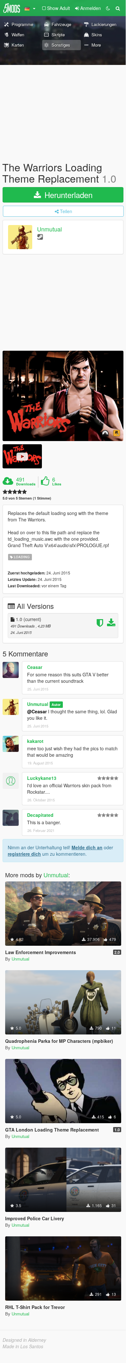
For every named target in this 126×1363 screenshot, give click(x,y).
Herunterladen (67, 194)
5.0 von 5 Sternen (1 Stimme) (27, 498)
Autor (56, 704)
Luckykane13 (41, 778)
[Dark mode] (107, 8)
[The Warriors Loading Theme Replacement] (63, 396)
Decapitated (40, 815)
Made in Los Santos (23, 1346)
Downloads (25, 484)
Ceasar (34, 667)
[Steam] (40, 236)
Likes (56, 484)
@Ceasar (37, 711)
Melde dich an (87, 847)
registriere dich (24, 854)
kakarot (35, 741)
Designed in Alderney (24, 1340)
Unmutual (49, 229)
